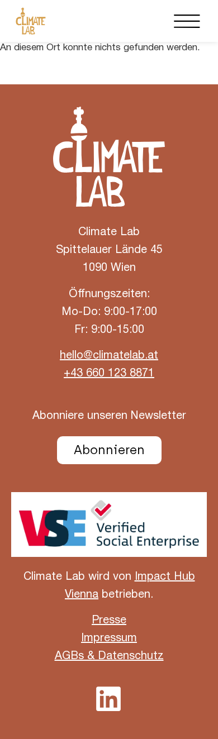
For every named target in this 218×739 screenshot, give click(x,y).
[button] (187, 21)
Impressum (109, 638)
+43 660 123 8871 (109, 374)
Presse (109, 621)
